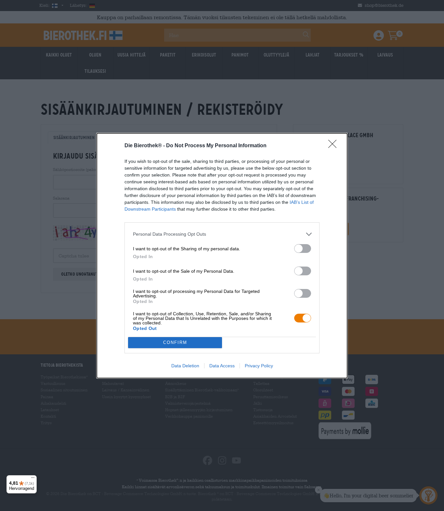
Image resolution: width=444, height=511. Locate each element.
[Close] (334, 146)
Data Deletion (185, 365)
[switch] (302, 248)
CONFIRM (175, 342)
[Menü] (33, 479)
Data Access (222, 365)
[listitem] (222, 234)
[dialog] (222, 255)
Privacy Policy (259, 365)
